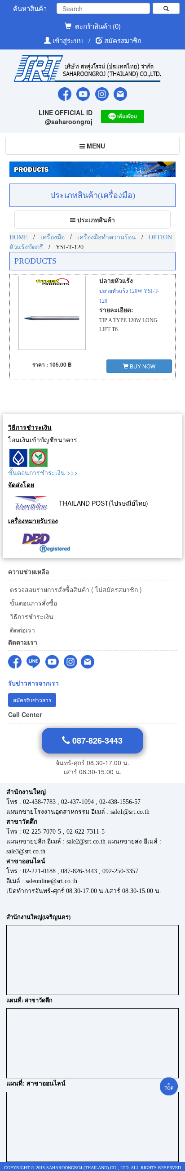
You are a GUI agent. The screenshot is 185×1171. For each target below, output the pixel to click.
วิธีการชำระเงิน (30, 616)
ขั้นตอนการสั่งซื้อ (32, 602)
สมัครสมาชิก (122, 40)
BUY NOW (141, 366)
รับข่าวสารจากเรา (33, 683)
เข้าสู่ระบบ (69, 40)
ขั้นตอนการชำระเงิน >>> (43, 472)
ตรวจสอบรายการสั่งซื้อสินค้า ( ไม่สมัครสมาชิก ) (75, 589)
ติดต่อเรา (21, 629)
